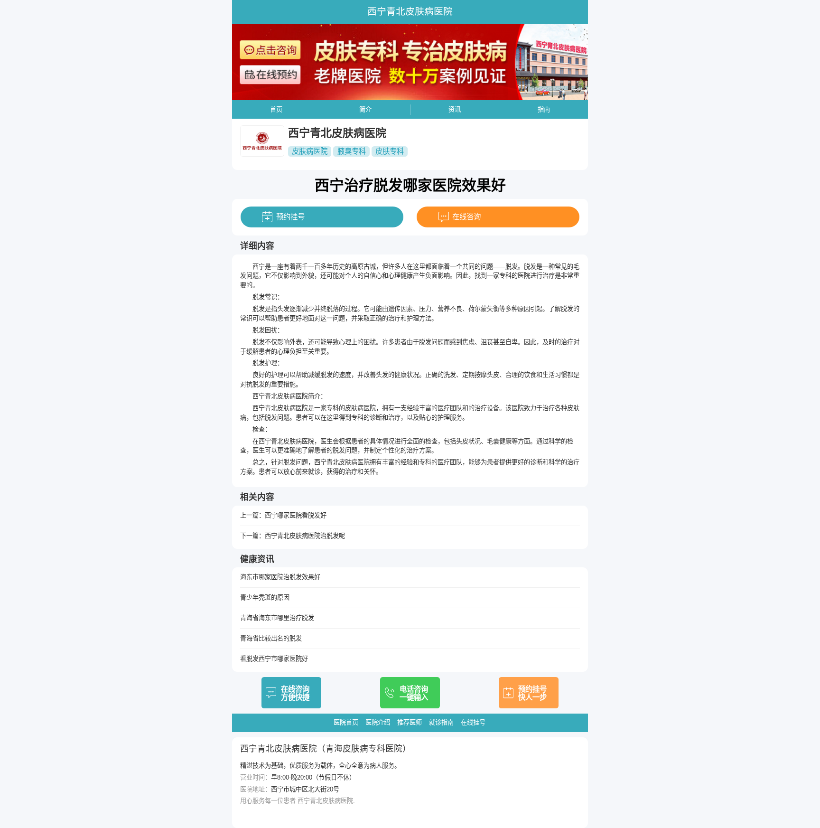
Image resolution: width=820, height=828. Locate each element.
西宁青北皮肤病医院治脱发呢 (305, 535)
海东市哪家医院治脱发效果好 (280, 577)
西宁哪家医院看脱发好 (295, 515)
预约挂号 (290, 217)
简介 (365, 109)
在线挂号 (473, 722)
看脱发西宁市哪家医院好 (274, 658)
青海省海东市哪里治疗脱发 (277, 617)
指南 (544, 109)
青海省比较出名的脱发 (271, 638)
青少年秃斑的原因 (264, 597)
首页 (276, 109)
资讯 (454, 109)
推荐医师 (409, 722)
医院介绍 (377, 722)
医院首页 (346, 722)
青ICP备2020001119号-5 (273, 812)
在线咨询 (466, 217)
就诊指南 (441, 722)
